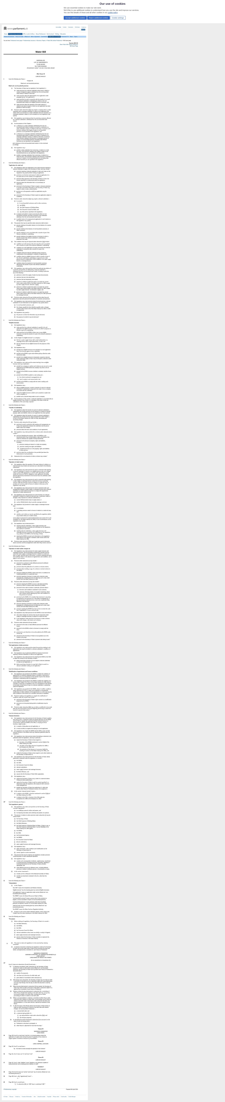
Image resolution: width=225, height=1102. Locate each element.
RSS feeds (77, 27)
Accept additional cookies (75, 18)
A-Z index (6, 1096)
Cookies (64, 27)
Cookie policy (64, 1096)
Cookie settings (118, 18)
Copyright (49, 1096)
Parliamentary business (15, 34)
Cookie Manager (72, 1096)
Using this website (41, 1096)
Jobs (35, 1096)
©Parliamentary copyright (10, 1089)
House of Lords (19, 36)
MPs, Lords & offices (29, 34)
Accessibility (58, 27)
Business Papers (41, 40)
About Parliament (40, 34)
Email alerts (70, 27)
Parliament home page (16, 40)
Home (5, 34)
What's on (27, 36)
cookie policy (113, 13)
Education (63, 34)
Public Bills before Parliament (54, 40)
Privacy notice (56, 1096)
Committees (44, 36)
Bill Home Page (74, 46)
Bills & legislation (35, 36)
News (71, 36)
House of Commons (9, 36)
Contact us (83, 27)
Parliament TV (65, 36)
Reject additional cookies (98, 18)
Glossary (11, 1096)
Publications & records (54, 36)
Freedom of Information (27, 1096)
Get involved (50, 34)
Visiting (57, 34)
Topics (75, 36)
